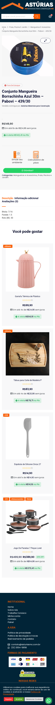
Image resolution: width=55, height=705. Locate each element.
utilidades (7, 246)
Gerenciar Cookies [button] (34, 699)
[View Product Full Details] (27, 290)
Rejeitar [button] (8, 699)
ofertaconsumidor (17, 499)
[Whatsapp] (49, 701)
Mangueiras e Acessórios (40, 27)
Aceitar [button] (19, 699)
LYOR (6, 415)
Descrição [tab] (7, 198)
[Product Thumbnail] (45, 40)
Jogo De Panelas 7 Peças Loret (27, 548)
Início (4, 27)
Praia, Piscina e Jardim (18, 27)
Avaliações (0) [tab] (10, 201)
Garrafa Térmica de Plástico (27, 296)
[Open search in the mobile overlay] (20, 16)
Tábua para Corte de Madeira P (28, 380)
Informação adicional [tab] (26, 198)
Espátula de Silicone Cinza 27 (27, 464)
